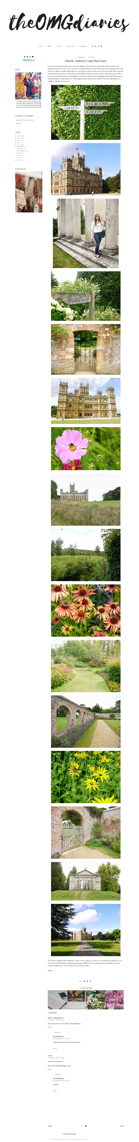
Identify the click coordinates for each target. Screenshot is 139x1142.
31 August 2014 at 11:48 (61, 1038)
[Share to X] (85, 981)
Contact (60, 46)
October (20, 149)
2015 (19, 142)
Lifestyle (91, 57)
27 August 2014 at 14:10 (56, 1020)
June (18, 157)
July (18, 155)
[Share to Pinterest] (88, 981)
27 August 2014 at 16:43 (56, 1057)
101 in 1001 (71, 46)
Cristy (50, 1055)
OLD (122, 1126)
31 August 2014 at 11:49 (61, 1080)
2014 (19, 145)
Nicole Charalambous (55, 1018)
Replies (58, 1032)
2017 (19, 138)
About (49, 46)
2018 (19, 136)
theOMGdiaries (58, 1036)
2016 (19, 140)
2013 (19, 160)
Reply (50, 1027)
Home (41, 46)
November (20, 146)
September (21, 151)
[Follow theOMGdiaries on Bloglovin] (28, 60)
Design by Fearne (79, 1139)
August (19, 153)
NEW (50, 1126)
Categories (83, 46)
